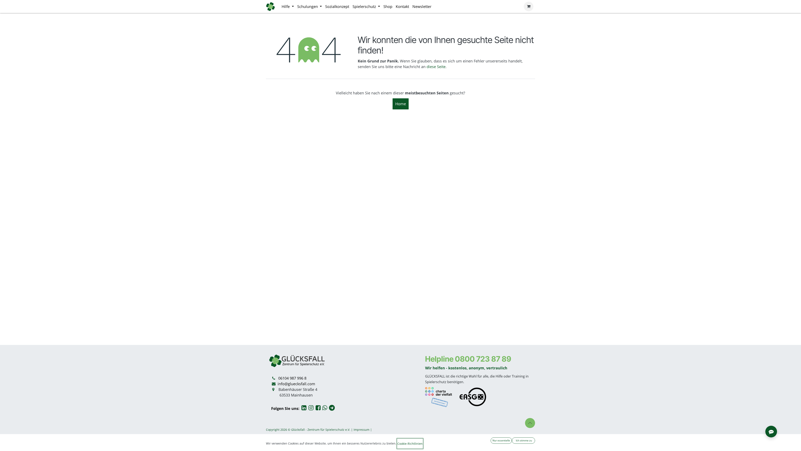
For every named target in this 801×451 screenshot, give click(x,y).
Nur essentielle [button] (501, 440)
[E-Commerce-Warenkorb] (528, 6)
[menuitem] (288, 6)
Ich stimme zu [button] (523, 440)
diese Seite (436, 66)
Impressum (361, 430)
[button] (530, 423)
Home (400, 103)
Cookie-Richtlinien (410, 444)
